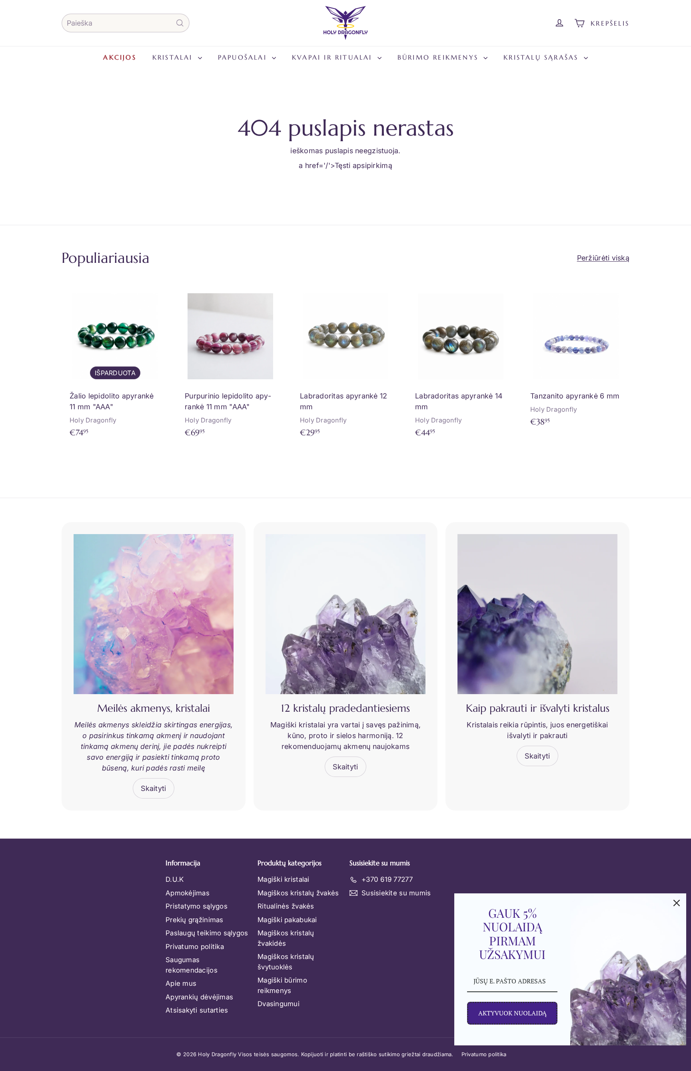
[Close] (676, 903)
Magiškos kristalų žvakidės (286, 938)
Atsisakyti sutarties (197, 1010)
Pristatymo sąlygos (197, 906)
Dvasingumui (279, 1004)
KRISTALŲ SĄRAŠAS (542, 57)
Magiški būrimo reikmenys (282, 985)
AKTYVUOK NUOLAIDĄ (512, 1013)
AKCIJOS (119, 57)
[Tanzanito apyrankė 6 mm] (575, 358)
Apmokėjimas (188, 893)
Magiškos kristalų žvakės (298, 893)
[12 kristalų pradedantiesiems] (345, 614)
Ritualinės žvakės (286, 906)
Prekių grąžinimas (195, 920)
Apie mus (181, 983)
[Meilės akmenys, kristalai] (154, 614)
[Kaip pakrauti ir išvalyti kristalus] (537, 614)
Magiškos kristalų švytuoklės (286, 962)
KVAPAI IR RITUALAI (333, 57)
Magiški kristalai (284, 879)
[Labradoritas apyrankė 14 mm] (460, 363)
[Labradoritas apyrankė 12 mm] (345, 363)
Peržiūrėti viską (603, 258)
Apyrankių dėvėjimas (199, 997)
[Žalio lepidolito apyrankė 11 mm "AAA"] (115, 363)
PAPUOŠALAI (244, 57)
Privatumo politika (195, 947)
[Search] (180, 23)
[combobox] (126, 23)
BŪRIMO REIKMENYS (439, 57)
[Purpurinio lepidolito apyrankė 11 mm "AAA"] (230, 363)
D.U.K (175, 879)
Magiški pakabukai (287, 920)
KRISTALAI (174, 57)
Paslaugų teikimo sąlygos (207, 933)
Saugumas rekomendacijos (192, 965)
